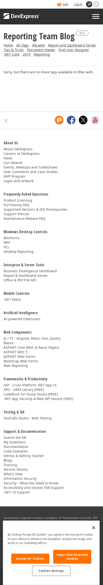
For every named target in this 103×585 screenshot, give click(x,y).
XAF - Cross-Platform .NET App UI (30, 385)
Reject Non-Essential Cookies (72, 556)
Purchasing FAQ (16, 205)
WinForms (12, 238)
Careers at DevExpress (22, 153)
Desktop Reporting (19, 251)
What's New (13, 474)
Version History (16, 469)
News (8, 158)
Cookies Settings (51, 571)
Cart (65, 4)
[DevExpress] (22, 16)
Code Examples (16, 451)
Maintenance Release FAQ (25, 218)
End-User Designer (74, 49)
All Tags (22, 45)
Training (10, 465)
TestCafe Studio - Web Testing (28, 418)
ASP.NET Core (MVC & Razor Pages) (31, 347)
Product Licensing (18, 200)
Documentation (16, 446)
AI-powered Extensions (22, 319)
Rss (82, 33)
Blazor (9, 343)
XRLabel (38, 45)
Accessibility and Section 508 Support (34, 487)
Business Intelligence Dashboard (30, 271)
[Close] (93, 527)
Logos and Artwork (19, 181)
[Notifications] (96, 4)
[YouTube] (95, 120)
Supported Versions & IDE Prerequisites (35, 209)
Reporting (42, 54)
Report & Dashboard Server (26, 275)
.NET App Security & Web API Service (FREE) (38, 398)
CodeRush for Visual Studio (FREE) (31, 394)
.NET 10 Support (17, 492)
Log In (78, 4)
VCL (6, 247)
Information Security (20, 478)
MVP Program (14, 176)
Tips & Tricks (14, 49)
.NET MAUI (12, 299)
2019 (26, 54)
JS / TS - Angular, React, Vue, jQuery (32, 338)
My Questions (15, 442)
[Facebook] (71, 120)
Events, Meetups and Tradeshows (30, 167)
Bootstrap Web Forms (21, 361)
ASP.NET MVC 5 (16, 352)
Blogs (8, 460)
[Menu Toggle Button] (95, 16)
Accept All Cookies (30, 558)
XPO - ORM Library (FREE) (24, 389)
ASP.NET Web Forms (19, 356)
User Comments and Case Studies (31, 171)
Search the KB (15, 437)
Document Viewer (41, 49)
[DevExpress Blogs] (59, 120)
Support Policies (16, 214)
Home (8, 45)
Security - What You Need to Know (31, 483)
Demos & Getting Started (24, 455)
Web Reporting (16, 365)
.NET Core (11, 54)
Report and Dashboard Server (72, 45)
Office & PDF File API (20, 280)
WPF (7, 242)
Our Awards (13, 162)
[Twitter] (83, 120)
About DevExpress (18, 149)
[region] (51, 553)
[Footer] (6, 120)
